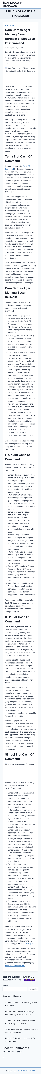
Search (5, 985)
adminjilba (10, 48)
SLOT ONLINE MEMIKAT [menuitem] (15, 966)
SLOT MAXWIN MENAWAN (24, 1071)
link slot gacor (28, 944)
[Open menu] (36, 4)
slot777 (6, 1057)
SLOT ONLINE (9, 25)
